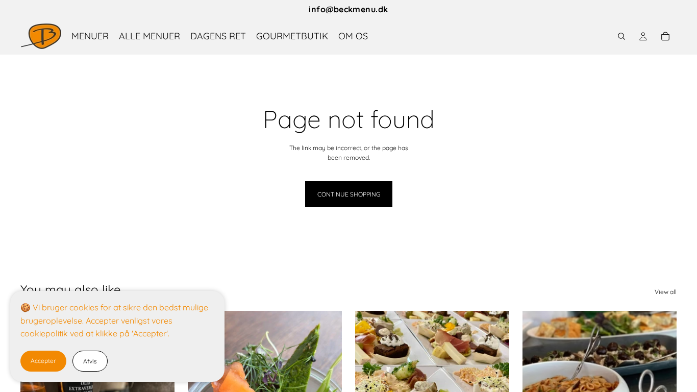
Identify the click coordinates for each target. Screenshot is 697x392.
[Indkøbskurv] (665, 36)
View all (666, 292)
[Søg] (621, 36)
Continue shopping (348, 194)
